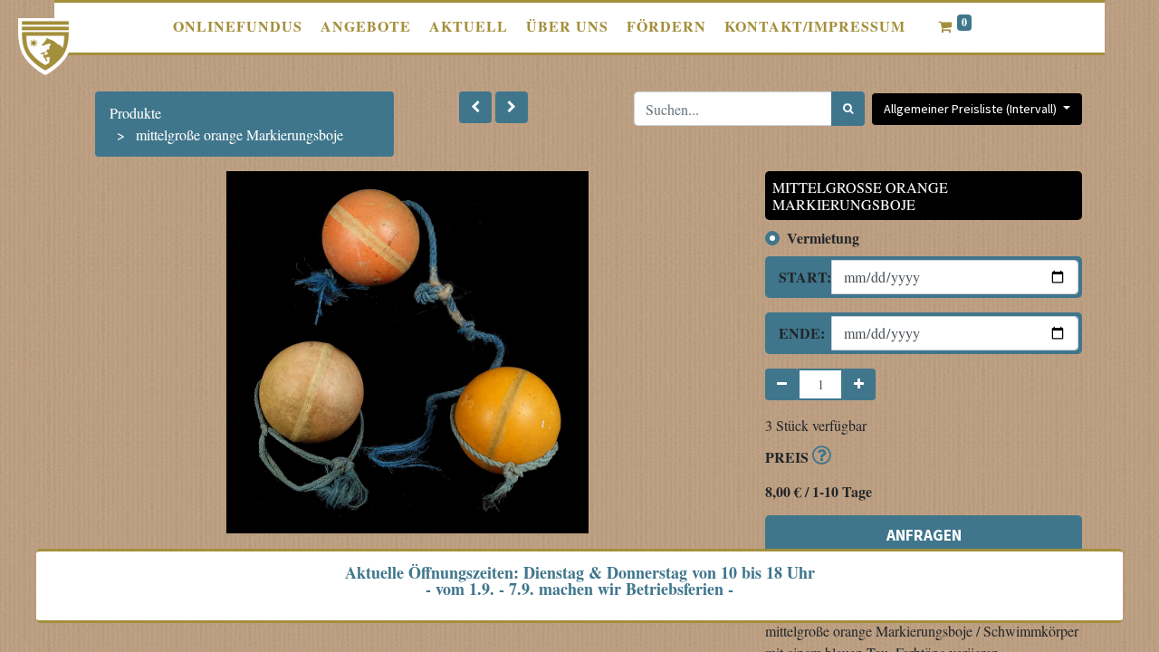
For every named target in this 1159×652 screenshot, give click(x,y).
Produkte (135, 112)
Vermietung (823, 237)
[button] (475, 107)
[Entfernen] (782, 384)
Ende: (798, 332)
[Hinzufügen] (859, 384)
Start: (798, 276)
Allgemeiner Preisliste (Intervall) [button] (971, 109)
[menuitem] (237, 26)
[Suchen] (848, 108)
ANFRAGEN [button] (924, 535)
